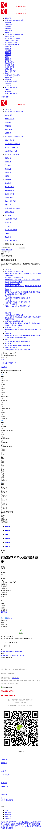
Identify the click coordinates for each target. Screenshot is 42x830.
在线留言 (9, 618)
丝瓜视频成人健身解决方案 (14, 20)
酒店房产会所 (9, 63)
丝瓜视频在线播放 (23, 822)
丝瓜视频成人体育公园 (12, 38)
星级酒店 (8, 32)
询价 (3, 608)
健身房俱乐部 (9, 67)
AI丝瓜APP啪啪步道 (12, 40)
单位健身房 (9, 22)
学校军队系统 (9, 65)
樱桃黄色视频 (13, 826)
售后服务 (8, 91)
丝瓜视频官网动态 (11, 81)
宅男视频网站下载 (22, 824)
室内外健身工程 (10, 71)
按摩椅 (7, 57)
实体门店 (8, 73)
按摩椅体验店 (9, 77)
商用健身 (8, 49)
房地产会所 (9, 30)
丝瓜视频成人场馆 (11, 42)
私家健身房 (9, 69)
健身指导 (8, 83)
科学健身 (8, 79)
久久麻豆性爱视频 (9, 824)
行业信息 (8, 85)
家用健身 (8, 47)
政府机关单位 (9, 24)
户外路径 (8, 51)
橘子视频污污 (33, 824)
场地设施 (8, 55)
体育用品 (8, 53)
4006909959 (5, 97)
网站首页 (8, 18)
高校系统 (8, 28)
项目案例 (8, 59)
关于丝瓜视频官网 (11, 87)
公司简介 (8, 89)
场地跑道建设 (9, 36)
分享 (3, 618)
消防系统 (8, 26)
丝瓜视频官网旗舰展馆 (12, 75)
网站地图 (4, 822)
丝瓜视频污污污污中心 (12, 45)
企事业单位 (9, 61)
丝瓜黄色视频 (11, 822)
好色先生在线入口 (25, 826)
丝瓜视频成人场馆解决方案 (14, 34)
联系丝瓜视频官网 (11, 93)
